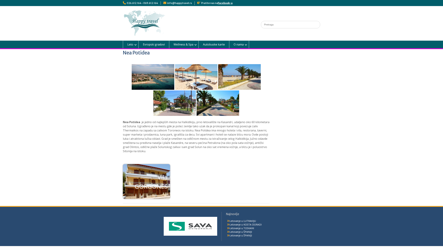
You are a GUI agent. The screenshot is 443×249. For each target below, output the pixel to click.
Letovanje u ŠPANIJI (240, 231)
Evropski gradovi (154, 44)
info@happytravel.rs (179, 3)
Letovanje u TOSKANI (241, 228)
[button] (146, 181)
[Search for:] (290, 24)
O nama (239, 44)
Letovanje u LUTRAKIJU (242, 221)
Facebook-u (225, 3)
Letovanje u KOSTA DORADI (245, 224)
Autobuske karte (214, 44)
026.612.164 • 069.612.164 (142, 3)
